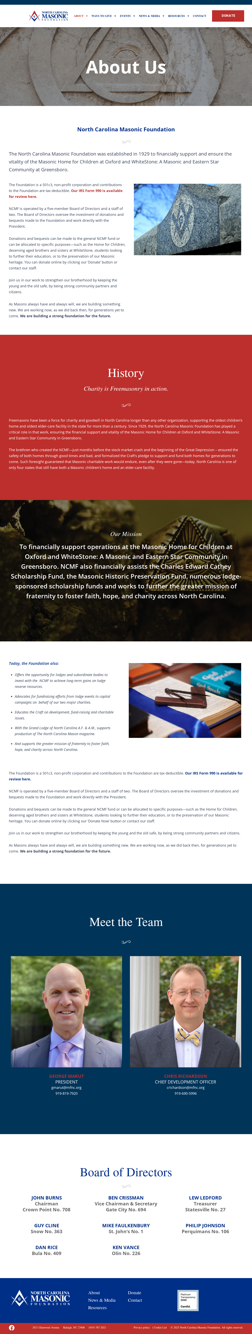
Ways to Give (102, 16)
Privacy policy (142, 1327)
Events (125, 16)
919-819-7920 (67, 1093)
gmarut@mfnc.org (66, 1087)
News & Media (149, 16)
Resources (176, 16)
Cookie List (160, 1327)
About (78, 16)
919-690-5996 (186, 1093)
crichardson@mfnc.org (186, 1087)
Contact (199, 16)
